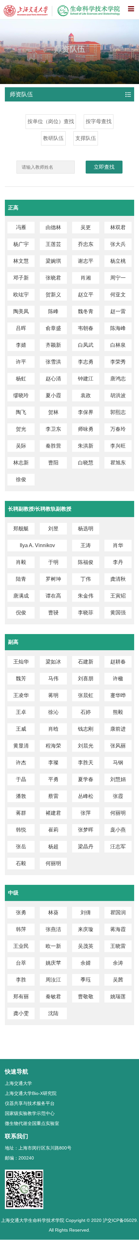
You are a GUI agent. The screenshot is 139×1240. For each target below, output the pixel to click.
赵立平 (85, 294)
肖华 (118, 545)
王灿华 (21, 661)
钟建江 (85, 378)
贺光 (21, 429)
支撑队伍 (85, 138)
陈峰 (53, 311)
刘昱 (53, 528)
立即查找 (104, 167)
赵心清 (53, 378)
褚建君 (53, 813)
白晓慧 (85, 462)
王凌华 (21, 695)
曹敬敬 (85, 996)
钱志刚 (85, 729)
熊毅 (118, 712)
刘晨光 (85, 745)
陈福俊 (85, 562)
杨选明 (85, 528)
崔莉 (53, 829)
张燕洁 (53, 929)
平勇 (53, 779)
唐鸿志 (118, 378)
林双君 (118, 227)
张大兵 (118, 244)
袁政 (85, 395)
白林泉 (118, 345)
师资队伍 (21, 94)
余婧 (85, 963)
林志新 (21, 462)
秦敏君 (53, 996)
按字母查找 (99, 121)
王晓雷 (118, 946)
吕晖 (21, 328)
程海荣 (53, 745)
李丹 (118, 562)
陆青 (21, 579)
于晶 (21, 779)
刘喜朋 (85, 678)
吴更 (85, 227)
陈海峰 (118, 328)
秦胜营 (53, 446)
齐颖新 (53, 345)
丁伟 (85, 579)
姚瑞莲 (118, 996)
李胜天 (85, 762)
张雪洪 (53, 362)
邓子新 (21, 278)
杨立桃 (118, 261)
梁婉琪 (53, 261)
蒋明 (53, 695)
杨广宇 (21, 244)
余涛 (118, 963)
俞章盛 (53, 328)
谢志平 (85, 261)
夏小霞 (53, 395)
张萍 (85, 813)
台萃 (21, 963)
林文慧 (21, 261)
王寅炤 (118, 596)
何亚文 (118, 294)
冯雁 (21, 227)
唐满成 (21, 596)
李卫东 (53, 429)
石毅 (21, 863)
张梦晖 (85, 829)
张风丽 (118, 745)
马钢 (118, 762)
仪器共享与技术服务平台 (30, 1103)
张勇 (21, 912)
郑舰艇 (21, 528)
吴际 (21, 446)
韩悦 (21, 829)
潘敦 (21, 796)
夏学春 (85, 779)
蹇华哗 (118, 695)
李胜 (21, 979)
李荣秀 (118, 362)
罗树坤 (53, 579)
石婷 (85, 712)
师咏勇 (85, 429)
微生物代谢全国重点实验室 (32, 1123)
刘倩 (85, 912)
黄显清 (21, 745)
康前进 (118, 729)
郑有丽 (21, 996)
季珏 (85, 979)
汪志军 (118, 846)
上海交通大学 (18, 1083)
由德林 (53, 227)
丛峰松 (85, 796)
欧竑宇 (21, 294)
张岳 (21, 846)
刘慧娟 (118, 779)
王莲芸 (53, 244)
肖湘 (85, 278)
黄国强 (118, 612)
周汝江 (53, 979)
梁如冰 (53, 661)
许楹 (118, 678)
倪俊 (21, 612)
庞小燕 (118, 829)
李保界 (85, 412)
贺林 (53, 412)
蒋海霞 (118, 929)
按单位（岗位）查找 (50, 121)
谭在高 (53, 596)
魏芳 (21, 678)
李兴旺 (118, 446)
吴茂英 (85, 946)
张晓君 (53, 278)
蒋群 (21, 813)
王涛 (85, 545)
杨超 (53, 846)
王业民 (21, 946)
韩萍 (21, 929)
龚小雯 (21, 1013)
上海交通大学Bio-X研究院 (31, 1093)
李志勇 (85, 362)
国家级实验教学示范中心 (30, 1113)
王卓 (21, 712)
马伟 (53, 678)
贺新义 (53, 294)
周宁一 (118, 278)
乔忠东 (85, 244)
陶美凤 (21, 311)
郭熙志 (118, 412)
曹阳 (53, 462)
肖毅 (21, 562)
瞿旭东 (118, 462)
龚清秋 (118, 579)
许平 (21, 362)
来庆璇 (85, 929)
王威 (21, 729)
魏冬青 (85, 311)
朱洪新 (85, 446)
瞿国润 (118, 912)
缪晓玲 (21, 395)
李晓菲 (85, 612)
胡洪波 (118, 395)
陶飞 (21, 412)
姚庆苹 (53, 963)
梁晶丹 (85, 846)
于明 (53, 562)
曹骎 (53, 612)
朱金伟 (85, 596)
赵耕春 (118, 661)
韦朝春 (85, 328)
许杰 (21, 762)
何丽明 (118, 813)
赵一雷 (118, 311)
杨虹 (21, 378)
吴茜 (118, 979)
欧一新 (53, 946)
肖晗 (53, 729)
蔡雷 (53, 796)
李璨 (53, 762)
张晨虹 (85, 695)
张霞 (118, 796)
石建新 (85, 661)
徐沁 (53, 712)
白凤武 (85, 345)
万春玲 (118, 429)
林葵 (53, 912)
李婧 (21, 345)
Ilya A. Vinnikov (37, 545)
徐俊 (21, 479)
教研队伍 (53, 138)
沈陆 (53, 1013)
